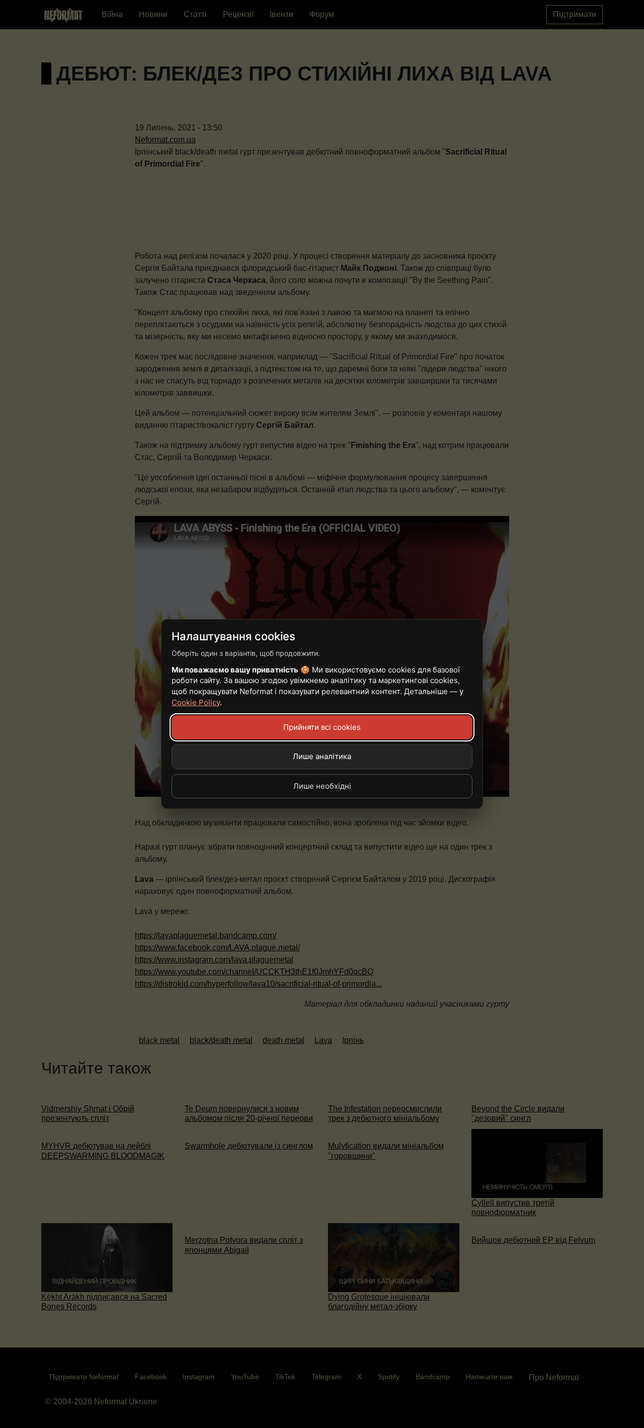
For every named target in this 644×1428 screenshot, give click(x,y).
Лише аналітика (322, 756)
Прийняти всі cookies (322, 727)
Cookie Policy (196, 702)
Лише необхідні (322, 786)
